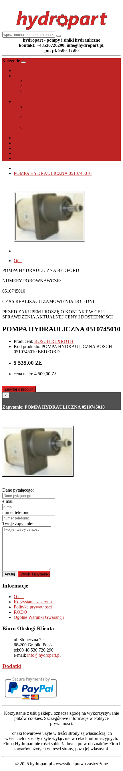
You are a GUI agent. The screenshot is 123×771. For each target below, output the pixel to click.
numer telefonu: (16, 512)
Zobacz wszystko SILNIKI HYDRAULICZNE (57, 132)
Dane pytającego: (18, 490)
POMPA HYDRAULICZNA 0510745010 (53, 173)
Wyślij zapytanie (34, 574)
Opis (18, 260)
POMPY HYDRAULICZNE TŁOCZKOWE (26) (71, 80)
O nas (19, 596)
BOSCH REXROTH (54, 341)
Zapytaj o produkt (19, 389)
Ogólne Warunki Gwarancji (39, 617)
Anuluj (10, 574)
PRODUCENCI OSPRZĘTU (41, 142)
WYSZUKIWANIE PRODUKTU (45, 153)
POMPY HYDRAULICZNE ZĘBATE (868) (66, 86)
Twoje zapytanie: (17, 523)
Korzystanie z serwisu (33, 601)
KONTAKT (25, 158)
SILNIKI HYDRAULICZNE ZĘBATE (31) (66, 127)
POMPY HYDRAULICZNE (41, 75)
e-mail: (8, 501)
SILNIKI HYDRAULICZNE (41, 101)
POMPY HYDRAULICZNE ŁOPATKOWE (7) (70, 91)
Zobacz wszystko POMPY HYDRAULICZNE (57, 96)
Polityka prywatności (33, 606)
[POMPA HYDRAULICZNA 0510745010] (49, 250)
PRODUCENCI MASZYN (39, 148)
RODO (20, 612)
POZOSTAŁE (27, 137)
